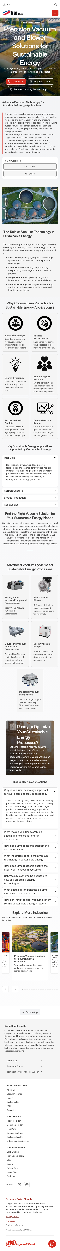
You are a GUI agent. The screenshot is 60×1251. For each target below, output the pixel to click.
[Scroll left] (5, 989)
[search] (55, 4)
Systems (11, 1176)
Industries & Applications (18, 1141)
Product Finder (14, 1121)
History (10, 1098)
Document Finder (15, 1125)
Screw (10, 1164)
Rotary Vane (12, 1168)
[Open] (55, 13)
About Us (11, 1090)
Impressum (10, 1221)
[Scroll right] (15, 989)
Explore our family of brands (19, 1199)
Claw (9, 1160)
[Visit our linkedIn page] (19, 1184)
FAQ (9, 1106)
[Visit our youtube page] (27, 1184)
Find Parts (11, 1129)
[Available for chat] (52, 1244)
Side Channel (13, 1152)
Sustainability (13, 1102)
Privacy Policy (12, 1216)
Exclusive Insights (15, 1137)
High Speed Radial (15, 1156)
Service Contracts (15, 1133)
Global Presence (14, 1094)
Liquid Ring (12, 1172)
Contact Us (12, 1110)
